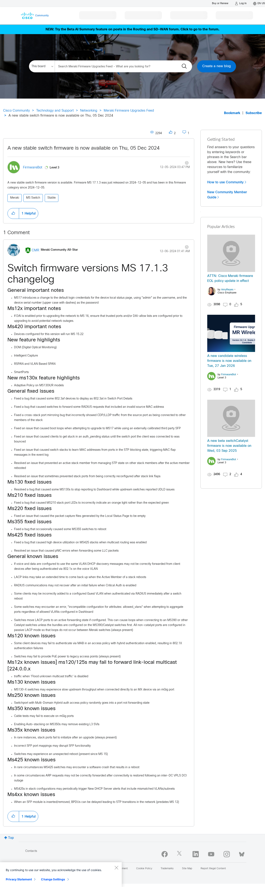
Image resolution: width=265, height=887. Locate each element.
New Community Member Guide (227, 195)
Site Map (187, 868)
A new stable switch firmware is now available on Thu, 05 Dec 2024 (83, 148)
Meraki (14, 198)
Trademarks (167, 868)
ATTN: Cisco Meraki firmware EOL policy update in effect (230, 278)
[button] (13, 213)
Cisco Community (16, 110)
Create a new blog (216, 66)
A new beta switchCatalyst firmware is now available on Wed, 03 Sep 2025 (229, 445)
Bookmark (232, 113)
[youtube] (211, 854)
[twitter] (180, 854)
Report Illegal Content (213, 868)
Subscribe (254, 113)
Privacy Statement (19, 879)
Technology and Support (55, 110)
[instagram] (227, 854)
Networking (88, 110)
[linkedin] (196, 854)
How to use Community (225, 182)
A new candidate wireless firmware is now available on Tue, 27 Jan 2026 (229, 360)
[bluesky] (241, 853)
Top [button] (11, 837)
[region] (61, 874)
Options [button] (184, 163)
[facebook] (164, 854)
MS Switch (33, 198)
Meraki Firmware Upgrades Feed (129, 110)
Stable (51, 198)
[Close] (116, 868)
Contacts (31, 851)
